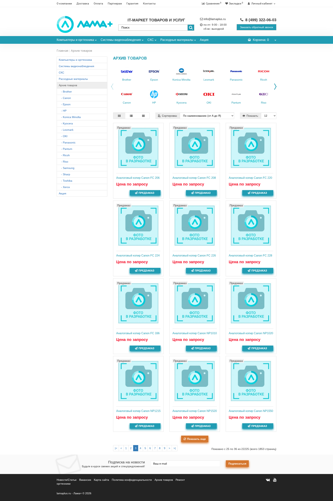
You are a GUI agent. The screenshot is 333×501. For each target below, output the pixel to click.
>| (174, 448)
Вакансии (85, 479)
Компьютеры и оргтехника (75, 39)
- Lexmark (66, 129)
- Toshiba (65, 180)
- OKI (63, 136)
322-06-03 (260, 20)
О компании (64, 3)
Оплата (98, 3)
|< (116, 448)
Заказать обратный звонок (256, 27)
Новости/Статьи (67, 479)
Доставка (83, 3)
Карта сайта (101, 479)
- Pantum (65, 148)
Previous (111, 87)
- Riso (63, 161)
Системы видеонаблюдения (121, 39)
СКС (150, 39)
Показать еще (196, 438)
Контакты (149, 3)
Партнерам (115, 3)
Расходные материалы (176, 39)
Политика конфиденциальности (132, 479)
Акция (204, 39)
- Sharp (64, 174)
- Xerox (64, 187)
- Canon (65, 98)
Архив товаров (68, 85)
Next (276, 86)
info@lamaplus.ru (215, 19)
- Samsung (66, 168)
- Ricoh (64, 155)
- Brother (65, 91)
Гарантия (132, 3)
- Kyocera (66, 123)
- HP (62, 110)
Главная (62, 50)
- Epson (65, 104)
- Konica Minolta (70, 117)
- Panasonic (67, 142)
